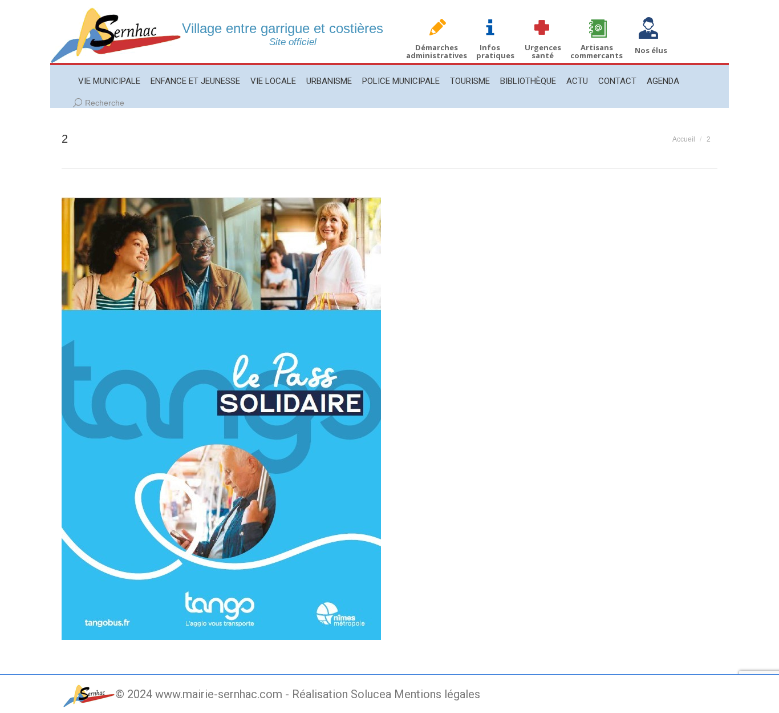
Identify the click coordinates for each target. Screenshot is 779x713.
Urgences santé (543, 51)
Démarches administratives (436, 51)
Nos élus (651, 50)
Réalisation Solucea (341, 694)
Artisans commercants (596, 51)
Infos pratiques (495, 51)
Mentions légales (437, 694)
